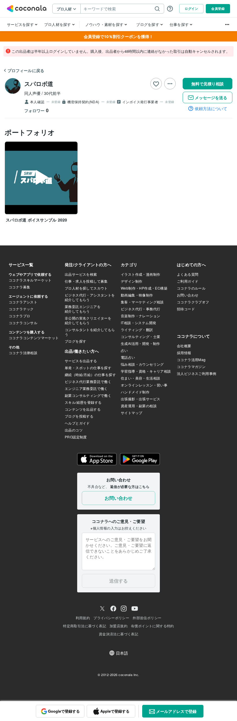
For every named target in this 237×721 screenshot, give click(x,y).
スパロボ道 (38, 83)
